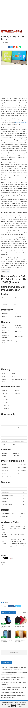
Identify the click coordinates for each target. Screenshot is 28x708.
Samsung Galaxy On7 (21, 122)
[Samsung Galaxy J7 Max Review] (21, 634)
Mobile (3, 623)
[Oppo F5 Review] (21, 620)
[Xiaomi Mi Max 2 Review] (7, 620)
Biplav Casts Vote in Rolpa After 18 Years (12, 692)
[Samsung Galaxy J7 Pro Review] (7, 634)
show (8, 271)
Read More (20, 706)
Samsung (6, 602)
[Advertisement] (14, 15)
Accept (13, 706)
